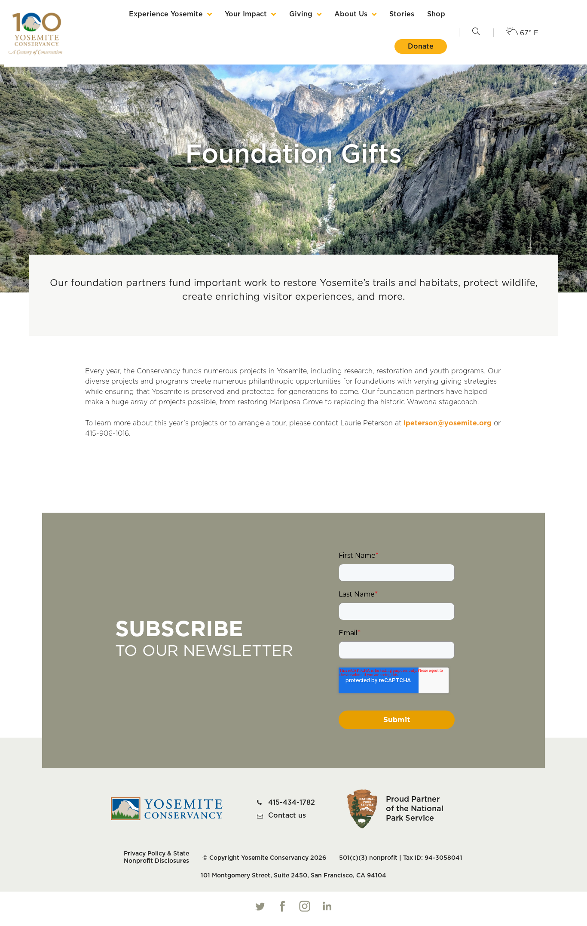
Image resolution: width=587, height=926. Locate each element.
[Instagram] (304, 906)
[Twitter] (260, 906)
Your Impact (246, 14)
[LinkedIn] (327, 906)
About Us (350, 14)
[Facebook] (282, 906)
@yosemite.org (464, 423)
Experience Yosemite (166, 14)
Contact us (287, 815)
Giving (300, 14)
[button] (476, 32)
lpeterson (420, 423)
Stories (401, 14)
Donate (421, 46)
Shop (436, 14)
